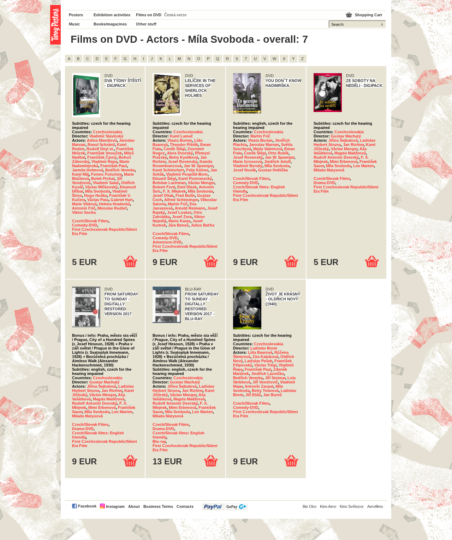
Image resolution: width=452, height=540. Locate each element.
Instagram (115, 506)
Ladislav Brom (263, 348)
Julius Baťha (202, 225)
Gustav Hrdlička (273, 170)
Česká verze (175, 15)
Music (74, 24)
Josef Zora (182, 217)
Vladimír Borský (247, 166)
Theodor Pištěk (184, 144)
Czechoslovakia (107, 132)
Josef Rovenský (182, 161)
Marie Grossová (247, 161)
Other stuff (146, 24)
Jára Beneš (178, 225)
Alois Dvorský (180, 153)
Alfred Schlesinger (181, 200)
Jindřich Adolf (277, 161)
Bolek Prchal (102, 178)
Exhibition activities (112, 15)
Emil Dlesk (187, 187)
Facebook (87, 506)
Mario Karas (179, 221)
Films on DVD (148, 15)
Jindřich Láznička (267, 373)
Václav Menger (201, 183)
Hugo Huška (95, 195)
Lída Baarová (260, 352)
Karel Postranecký (195, 178)
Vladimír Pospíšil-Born (187, 174)
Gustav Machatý (346, 136)
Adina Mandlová (102, 140)
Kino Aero (328, 506)
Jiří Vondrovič (265, 382)
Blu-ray (159, 441)
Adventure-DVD (167, 242)
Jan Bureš (272, 395)
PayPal (224, 506)
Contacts (185, 506)
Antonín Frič (83, 208)
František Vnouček (104, 153)
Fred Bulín (185, 195)
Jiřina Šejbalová (343, 140)
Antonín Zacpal (259, 386)
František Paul (113, 166)
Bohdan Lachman (169, 183)
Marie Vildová (84, 204)
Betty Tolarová (265, 390)
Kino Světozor (352, 506)
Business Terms (158, 506)
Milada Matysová (329, 170)
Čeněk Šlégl (174, 149)
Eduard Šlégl (164, 178)
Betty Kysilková (183, 157)
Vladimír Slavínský (106, 136)
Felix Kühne (197, 170)
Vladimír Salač (106, 183)
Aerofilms (375, 506)
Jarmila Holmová (87, 170)
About (134, 506)
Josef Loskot (179, 212)
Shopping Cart (368, 15)
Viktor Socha (84, 212)
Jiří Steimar (275, 378)
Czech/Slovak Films (90, 221)
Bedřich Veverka (120, 170)
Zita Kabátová (265, 356)
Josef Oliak (163, 195)
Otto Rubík (278, 153)
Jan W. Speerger (198, 166)
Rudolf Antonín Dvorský (336, 157)
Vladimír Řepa (104, 161)
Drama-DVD (324, 183)
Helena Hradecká (114, 204)
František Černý (102, 157)
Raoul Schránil (101, 144)
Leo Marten (363, 166)
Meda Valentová (267, 149)
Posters (76, 15)
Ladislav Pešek (258, 361)
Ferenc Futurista (106, 174)
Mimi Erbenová (343, 161)
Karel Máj (80, 174)
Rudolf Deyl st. (100, 149)
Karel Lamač (181, 136)
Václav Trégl (265, 365)
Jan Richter (353, 144)
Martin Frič (178, 204)
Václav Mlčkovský (101, 187)
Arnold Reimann (190, 208)
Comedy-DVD (84, 225)
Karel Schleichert (168, 170)
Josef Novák (244, 170)
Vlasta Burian (179, 140)
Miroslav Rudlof (112, 208)
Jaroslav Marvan (264, 144)
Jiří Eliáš (253, 395)
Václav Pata (97, 200)
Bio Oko (309, 506)
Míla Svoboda (97, 191)
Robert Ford (164, 187)
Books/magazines (110, 24)
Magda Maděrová (350, 153)
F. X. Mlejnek (174, 191)
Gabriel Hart (122, 200)
